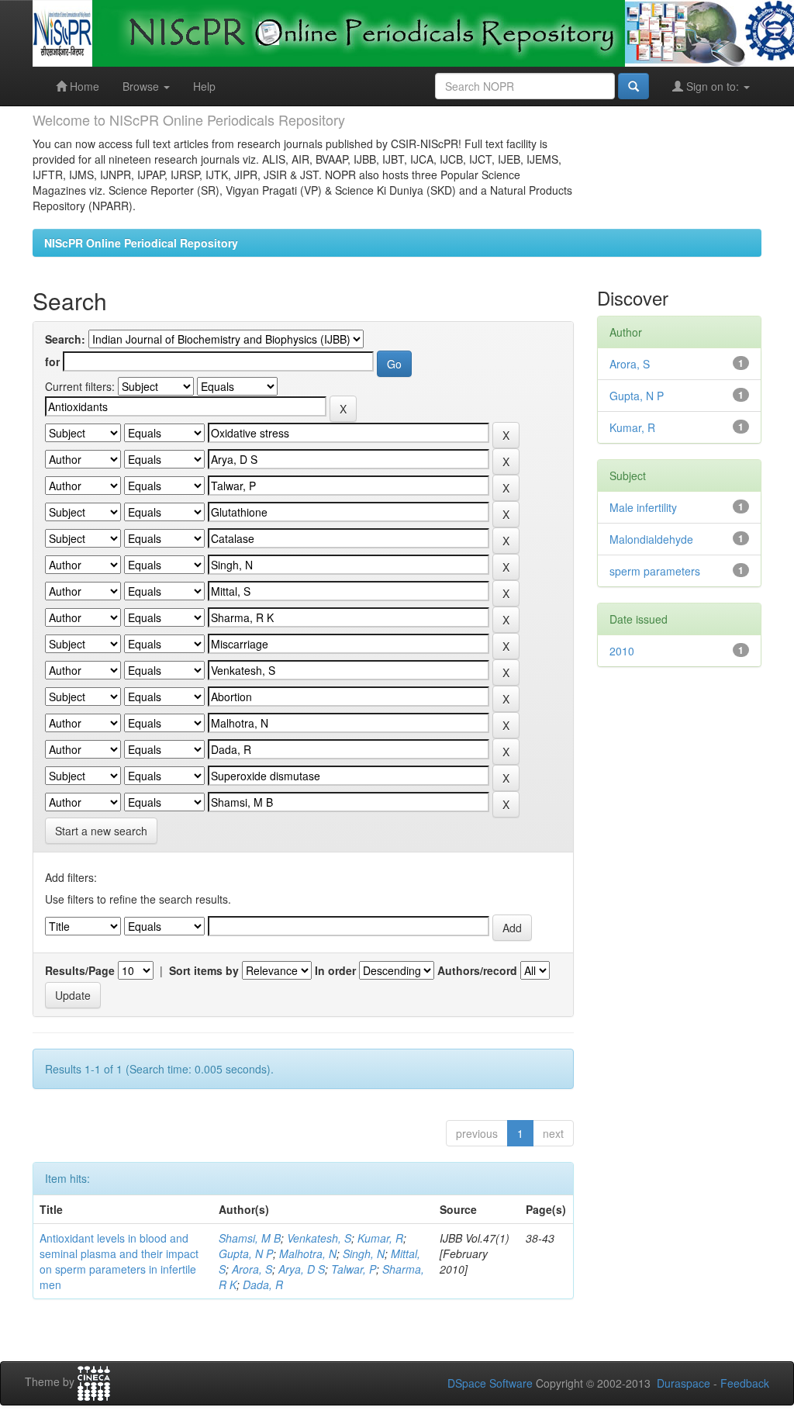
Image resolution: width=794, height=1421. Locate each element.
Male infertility (643, 507)
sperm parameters (654, 571)
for (52, 361)
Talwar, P (353, 1269)
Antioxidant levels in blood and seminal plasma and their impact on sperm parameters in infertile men (119, 1261)
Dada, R (263, 1284)
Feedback (744, 1383)
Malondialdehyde (651, 539)
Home (83, 86)
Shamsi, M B (250, 1238)
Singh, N (364, 1253)
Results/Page (80, 970)
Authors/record (477, 970)
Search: (65, 339)
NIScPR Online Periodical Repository (141, 243)
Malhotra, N (308, 1253)
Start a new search (101, 830)
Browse (142, 86)
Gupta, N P (246, 1253)
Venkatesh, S (319, 1238)
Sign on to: (712, 86)
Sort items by (204, 970)
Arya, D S (301, 1269)
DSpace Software (490, 1383)
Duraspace (683, 1383)
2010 (621, 651)
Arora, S (252, 1269)
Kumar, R (380, 1238)
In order (335, 970)
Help (204, 86)
